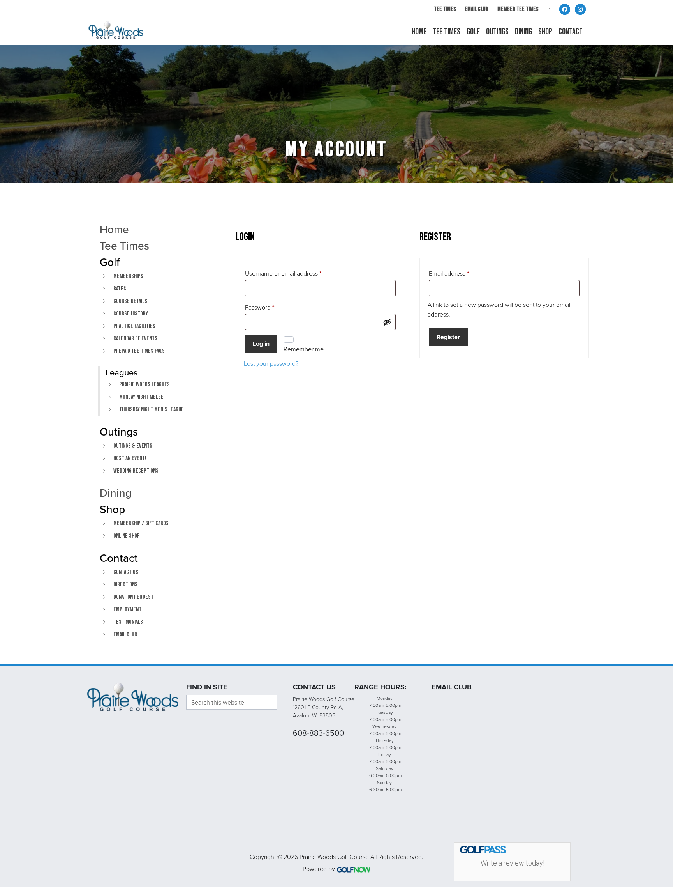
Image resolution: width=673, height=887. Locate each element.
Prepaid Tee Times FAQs (139, 351)
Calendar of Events (135, 338)
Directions (125, 584)
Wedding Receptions (136, 470)
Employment (127, 609)
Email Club (476, 9)
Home (114, 229)
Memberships (128, 276)
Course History (130, 313)
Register (448, 337)
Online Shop (126, 536)
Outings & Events (132, 446)
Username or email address (283, 274)
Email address (449, 274)
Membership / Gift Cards (141, 523)
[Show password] (387, 322)
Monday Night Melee (141, 397)
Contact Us (125, 572)
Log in (261, 343)
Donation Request (133, 597)
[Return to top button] (663, 654)
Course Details (130, 301)
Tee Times (445, 9)
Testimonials (128, 622)
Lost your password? (271, 363)
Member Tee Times (518, 9)
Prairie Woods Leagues (144, 384)
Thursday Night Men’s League (151, 409)
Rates (119, 288)
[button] (473, 32)
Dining (116, 493)
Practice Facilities (134, 326)
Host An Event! (129, 458)
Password (260, 308)
